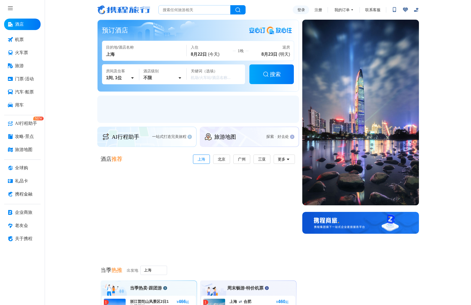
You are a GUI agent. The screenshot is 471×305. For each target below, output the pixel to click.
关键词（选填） (204, 71)
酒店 (111, 159)
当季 (111, 270)
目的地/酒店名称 (120, 47)
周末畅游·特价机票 (245, 288)
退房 (286, 47)
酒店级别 (151, 71)
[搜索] (238, 9)
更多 (281, 159)
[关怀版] (416, 10)
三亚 (262, 159)
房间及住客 (115, 71)
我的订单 (342, 10)
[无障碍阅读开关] (405, 10)
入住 (194, 47)
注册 (318, 10)
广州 (242, 159)
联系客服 (373, 10)
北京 (221, 159)
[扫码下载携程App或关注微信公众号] (394, 10)
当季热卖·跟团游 (146, 288)
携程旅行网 (123, 9)
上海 (201, 159)
